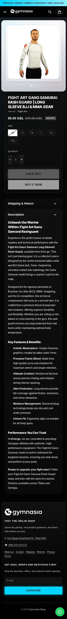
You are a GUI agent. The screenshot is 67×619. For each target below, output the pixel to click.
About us (9, 552)
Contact (20, 552)
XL (51, 132)
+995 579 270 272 (17, 545)
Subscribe (33, 590)
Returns (41, 552)
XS (12, 132)
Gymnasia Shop (37, 609)
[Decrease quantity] (10, 159)
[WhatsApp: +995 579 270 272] (59, 611)
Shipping (30, 552)
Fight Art (22, 111)
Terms (8, 556)
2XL (13, 140)
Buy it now (33, 184)
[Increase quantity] (22, 159)
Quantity (13, 151)
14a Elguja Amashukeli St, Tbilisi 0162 (26, 538)
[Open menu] (5, 12)
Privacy (51, 552)
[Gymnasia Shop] (21, 11)
